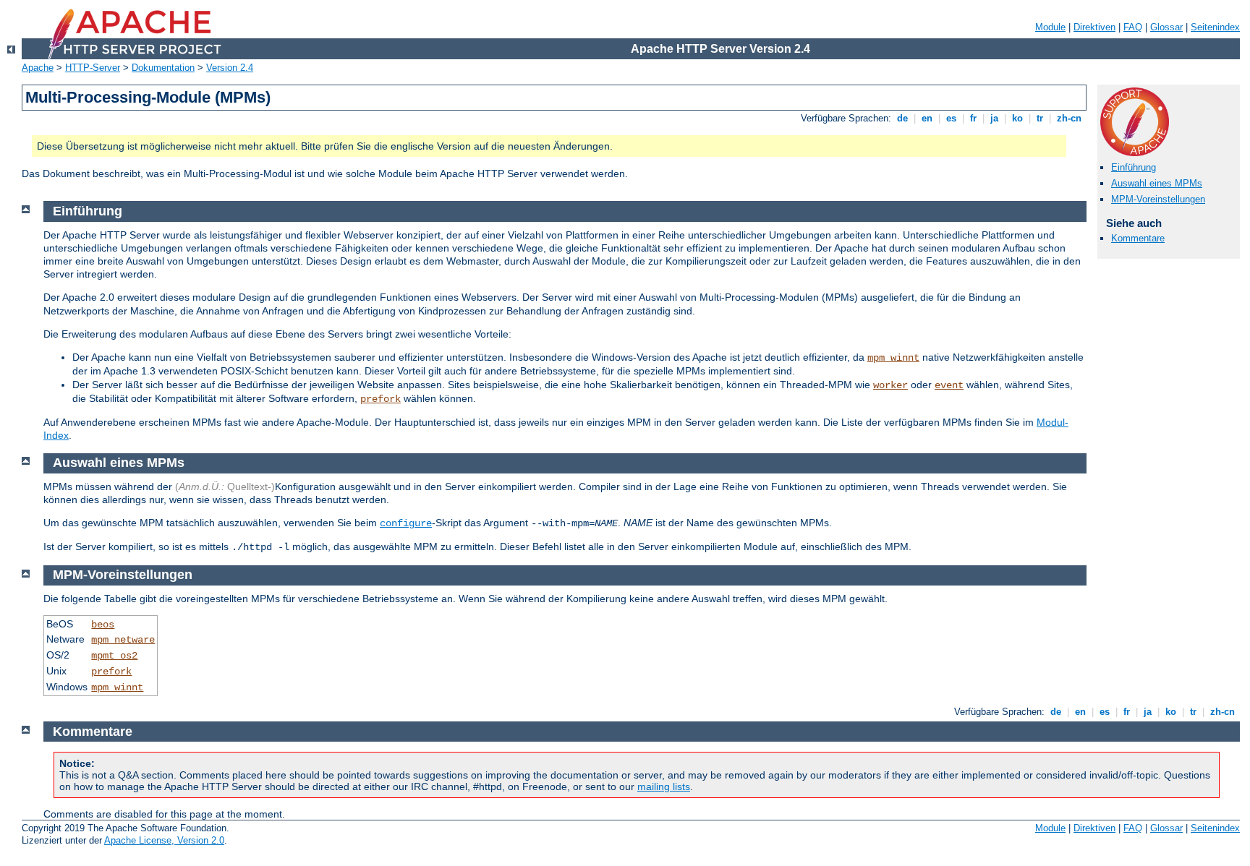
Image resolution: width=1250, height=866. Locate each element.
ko (1017, 118)
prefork (380, 399)
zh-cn (1069, 118)
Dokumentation (163, 67)
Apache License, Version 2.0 (164, 840)
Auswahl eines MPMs (1156, 183)
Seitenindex (1215, 27)
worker (890, 385)
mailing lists (663, 786)
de (902, 118)
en (927, 118)
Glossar (1166, 27)
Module (1050, 27)
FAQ (1132, 27)
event (949, 385)
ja (994, 118)
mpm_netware (123, 640)
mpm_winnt (893, 358)
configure (406, 523)
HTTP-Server (92, 67)
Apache (38, 67)
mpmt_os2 (114, 655)
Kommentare (1138, 238)
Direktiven (1094, 27)
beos (102, 624)
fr (973, 118)
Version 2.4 (229, 67)
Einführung (1133, 167)
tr (1040, 118)
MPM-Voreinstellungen (1158, 199)
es (951, 118)
